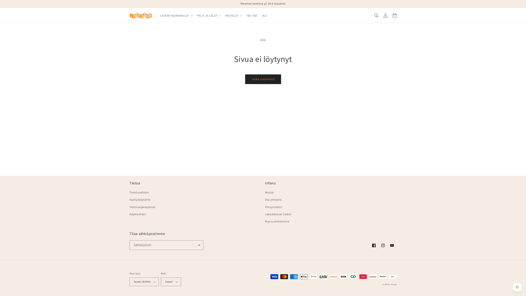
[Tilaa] (198, 245)
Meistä (269, 192)
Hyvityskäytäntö (140, 199)
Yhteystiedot (273, 207)
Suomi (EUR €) (142, 281)
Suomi (169, 281)
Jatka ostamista (263, 79)
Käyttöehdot (137, 214)
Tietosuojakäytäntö (142, 207)
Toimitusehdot (139, 192)
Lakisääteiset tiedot (278, 214)
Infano (393, 284)
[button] (176, 15)
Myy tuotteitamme (277, 221)
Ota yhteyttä (273, 199)
